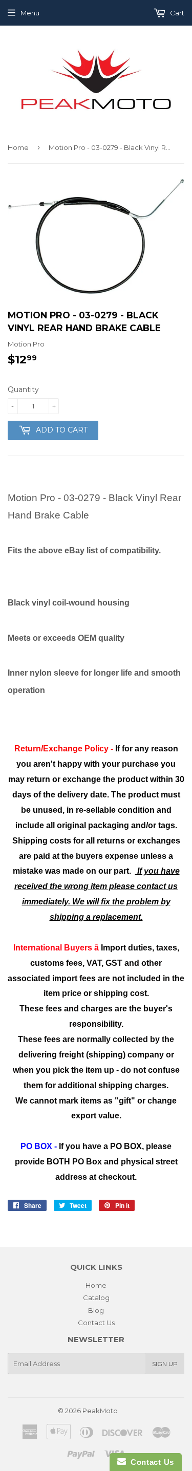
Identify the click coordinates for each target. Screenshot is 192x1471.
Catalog (96, 1297)
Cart (176, 13)
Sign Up (165, 1364)
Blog (96, 1310)
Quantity (23, 389)
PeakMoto (100, 1411)
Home (18, 147)
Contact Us (96, 1322)
